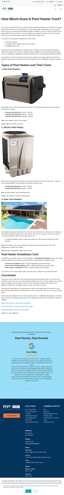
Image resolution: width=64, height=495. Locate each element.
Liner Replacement (30, 418)
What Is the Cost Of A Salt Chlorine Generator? (16, 303)
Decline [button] (35, 491)
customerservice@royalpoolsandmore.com (38, 457)
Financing (46, 411)
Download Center (49, 422)
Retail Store (28, 420)
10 (39, 388)
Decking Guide (48, 415)
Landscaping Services (31, 422)
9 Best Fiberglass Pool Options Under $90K (15, 310)
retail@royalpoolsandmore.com (34, 462)
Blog (45, 409)
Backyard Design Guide (50, 413)
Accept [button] (28, 491)
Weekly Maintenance (31, 415)
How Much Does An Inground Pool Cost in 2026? (17, 306)
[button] (55, 9)
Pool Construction (30, 409)
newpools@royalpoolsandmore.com (35, 452)
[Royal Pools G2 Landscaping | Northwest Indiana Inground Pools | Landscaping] (8, 9)
